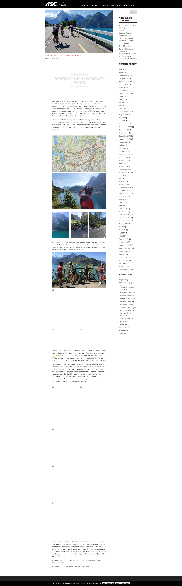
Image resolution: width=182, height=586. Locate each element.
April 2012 (122, 206)
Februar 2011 (124, 239)
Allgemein (123, 280)
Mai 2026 (122, 72)
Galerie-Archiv (125, 296)
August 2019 (123, 142)
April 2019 (122, 148)
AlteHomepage (125, 283)
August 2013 (123, 175)
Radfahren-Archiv (127, 305)
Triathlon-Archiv (126, 308)
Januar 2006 (124, 266)
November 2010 (125, 245)
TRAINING (94, 5)
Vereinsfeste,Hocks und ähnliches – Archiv (127, 313)
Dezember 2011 (124, 215)
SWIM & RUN (114, 5)
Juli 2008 (122, 263)
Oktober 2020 (124, 124)
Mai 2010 (122, 254)
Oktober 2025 (124, 78)
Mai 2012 (122, 203)
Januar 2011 (123, 242)
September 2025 (125, 81)
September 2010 (125, 248)
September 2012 (125, 193)
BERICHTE (126, 5)
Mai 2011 (122, 233)
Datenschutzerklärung (122, 583)
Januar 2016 (123, 160)
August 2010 (123, 251)
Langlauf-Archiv (126, 299)
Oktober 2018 (124, 151)
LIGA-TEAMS (104, 5)
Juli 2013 (122, 178)
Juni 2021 (122, 118)
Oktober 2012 (124, 190)
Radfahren (57, 58)
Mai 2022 (122, 109)
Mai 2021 (122, 121)
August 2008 (124, 260)
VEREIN (84, 5)
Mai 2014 (122, 163)
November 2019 (125, 139)
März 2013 (122, 181)
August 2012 (123, 197)
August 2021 (123, 115)
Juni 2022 (122, 106)
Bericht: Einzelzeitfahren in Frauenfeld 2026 (126, 33)
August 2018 (123, 157)
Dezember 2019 (125, 136)
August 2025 (124, 84)
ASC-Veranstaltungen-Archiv (127, 287)
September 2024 (125, 93)
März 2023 (123, 97)
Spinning (122, 330)
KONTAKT (134, 5)
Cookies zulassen (108, 583)
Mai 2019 (122, 145)
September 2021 (125, 112)
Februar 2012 (124, 209)
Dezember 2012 (125, 187)
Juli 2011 (122, 227)
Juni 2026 (122, 69)
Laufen (121, 324)
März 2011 (122, 236)
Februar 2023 (124, 100)
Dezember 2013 (125, 169)
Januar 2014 (123, 166)
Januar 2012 (123, 212)
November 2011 (125, 218)
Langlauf (122, 321)
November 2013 (125, 172)
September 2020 (125, 127)
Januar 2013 (123, 184)
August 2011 (123, 224)
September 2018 (125, 154)
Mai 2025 (122, 87)
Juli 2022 (122, 103)
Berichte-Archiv (126, 293)
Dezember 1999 (125, 269)
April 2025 (122, 90)
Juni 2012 (122, 200)
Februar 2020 (124, 130)
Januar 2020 (123, 133)
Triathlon (122, 333)
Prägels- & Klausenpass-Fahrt (63, 55)
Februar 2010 (124, 257)
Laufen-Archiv (125, 302)
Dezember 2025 (125, 75)
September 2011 (125, 221)
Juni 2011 (122, 230)
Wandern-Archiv (126, 318)
